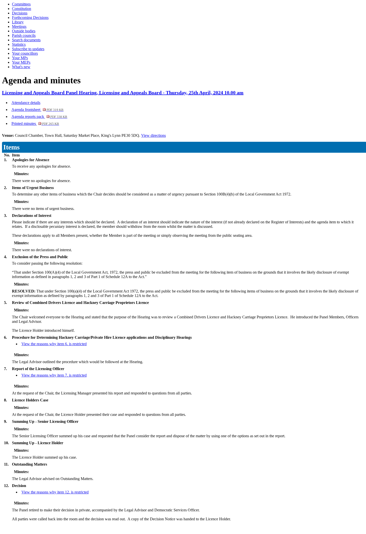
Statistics (19, 44)
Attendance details (25, 102)
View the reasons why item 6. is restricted (54, 344)
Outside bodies (23, 31)
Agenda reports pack (39, 116)
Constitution (21, 8)
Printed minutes (35, 123)
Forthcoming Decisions (30, 17)
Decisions (19, 13)
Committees (21, 4)
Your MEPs (21, 62)
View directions (153, 135)
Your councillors (25, 53)
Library (18, 22)
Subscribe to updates (28, 49)
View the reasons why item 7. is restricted (54, 375)
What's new (21, 67)
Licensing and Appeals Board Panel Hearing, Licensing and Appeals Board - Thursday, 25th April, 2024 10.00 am (123, 92)
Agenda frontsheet (37, 109)
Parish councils (24, 35)
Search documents (26, 40)
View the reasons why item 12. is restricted (55, 492)
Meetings (19, 26)
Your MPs (20, 58)
